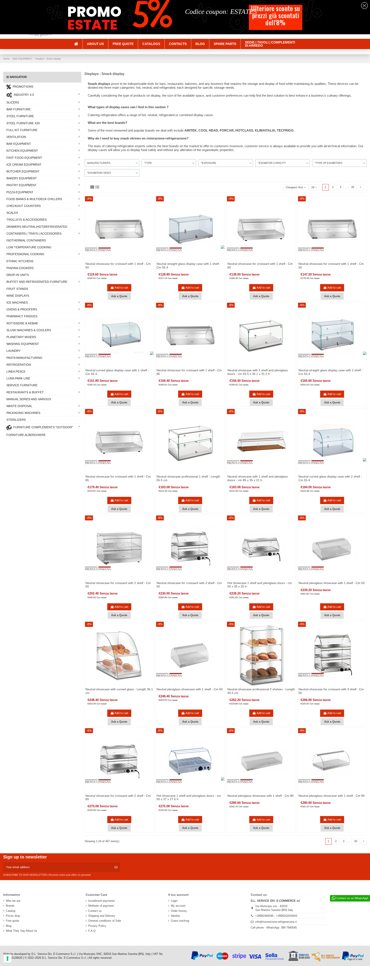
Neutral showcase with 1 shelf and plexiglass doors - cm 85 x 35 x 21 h (257, 478)
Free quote (12, 920)
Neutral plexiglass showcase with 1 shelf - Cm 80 (260, 795)
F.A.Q (91, 930)
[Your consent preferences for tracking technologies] (7, 958)
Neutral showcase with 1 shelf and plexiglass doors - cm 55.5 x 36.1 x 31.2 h (257, 372)
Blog (8, 925)
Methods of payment (101, 905)
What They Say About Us (21, 930)
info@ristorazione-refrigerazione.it (276, 921)
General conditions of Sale (104, 920)
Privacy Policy (97, 925)
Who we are (13, 900)
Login (174, 900)
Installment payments (101, 900)
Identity (175, 915)
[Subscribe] (116, 867)
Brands (10, 905)
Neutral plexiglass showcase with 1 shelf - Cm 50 (331, 583)
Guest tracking (180, 920)
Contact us (95, 910)
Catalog (10, 910)
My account (178, 905)
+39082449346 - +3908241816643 (276, 915)
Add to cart (121, 287)
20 (352, 187)
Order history (179, 910)
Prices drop (13, 915)
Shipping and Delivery (101, 915)
